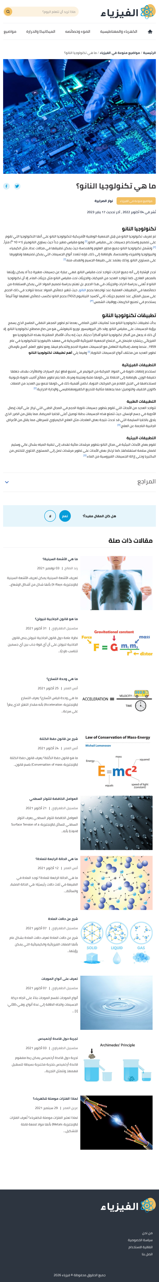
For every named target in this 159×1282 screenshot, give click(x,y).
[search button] (8, 11)
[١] (86, 241)
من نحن (147, 1233)
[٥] (118, 424)
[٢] (154, 247)
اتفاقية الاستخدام (141, 1247)
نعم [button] (65, 516)
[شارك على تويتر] (17, 186)
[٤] (35, 388)
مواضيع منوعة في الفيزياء (136, 201)
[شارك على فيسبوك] (6, 186)
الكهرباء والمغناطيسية (118, 31)
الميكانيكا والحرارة (40, 31)
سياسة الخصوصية (140, 1240)
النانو (82, 290)
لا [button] (50, 516)
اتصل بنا (147, 1254)
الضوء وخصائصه (77, 31)
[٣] (91, 300)
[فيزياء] (128, 11)
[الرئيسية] (149, 31)
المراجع (146, 481)
